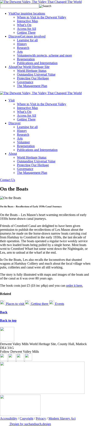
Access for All (26, 28)
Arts (20, 51)
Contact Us (7, 180)
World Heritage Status (31, 70)
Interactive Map (27, 21)
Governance (25, 82)
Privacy (41, 418)
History (22, 44)
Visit (26, 13)
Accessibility (8, 418)
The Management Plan (32, 86)
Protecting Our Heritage (33, 78)
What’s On (24, 25)
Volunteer (44, 55)
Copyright (26, 418)
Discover (27, 36)
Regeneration (26, 59)
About (29, 67)
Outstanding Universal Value (36, 74)
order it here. (74, 285)
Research (23, 48)
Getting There (26, 32)
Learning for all (27, 40)
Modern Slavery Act (62, 418)
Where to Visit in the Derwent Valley (41, 17)
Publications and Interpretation (37, 63)
